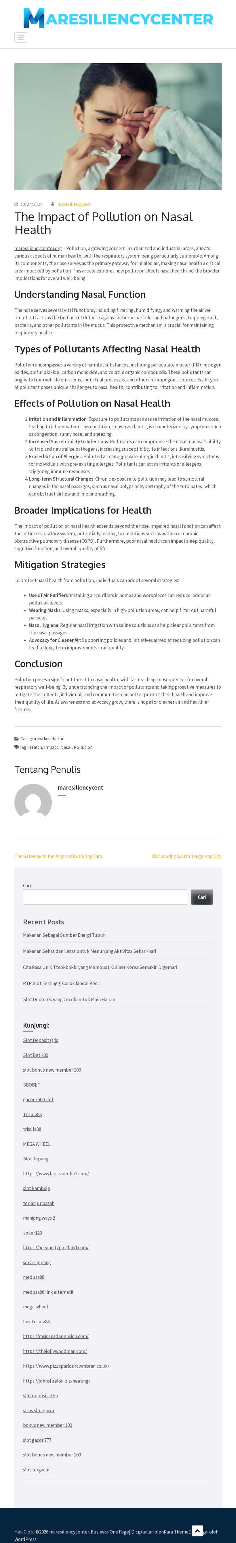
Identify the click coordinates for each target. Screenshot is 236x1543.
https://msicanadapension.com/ (56, 1336)
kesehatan (54, 738)
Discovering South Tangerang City (187, 856)
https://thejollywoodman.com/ (55, 1351)
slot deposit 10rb (40, 1395)
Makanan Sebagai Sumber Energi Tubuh (64, 935)
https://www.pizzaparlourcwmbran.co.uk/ (66, 1366)
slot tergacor (36, 1470)
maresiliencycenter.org (38, 248)
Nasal (66, 747)
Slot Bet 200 (35, 1055)
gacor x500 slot (38, 1099)
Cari (27, 885)
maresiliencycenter (69, 1532)
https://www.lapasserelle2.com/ (56, 1173)
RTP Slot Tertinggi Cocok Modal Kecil (61, 983)
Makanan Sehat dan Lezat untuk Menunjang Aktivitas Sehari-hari (89, 951)
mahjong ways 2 (39, 1218)
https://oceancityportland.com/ (56, 1247)
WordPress (25, 1539)
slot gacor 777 (37, 1440)
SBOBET (31, 1085)
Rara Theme (176, 1532)
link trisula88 (36, 1322)
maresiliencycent (74, 204)
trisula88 (32, 1129)
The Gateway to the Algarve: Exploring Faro (58, 856)
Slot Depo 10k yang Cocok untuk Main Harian (69, 999)
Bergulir (197, 1530)
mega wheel (35, 1307)
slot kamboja (36, 1188)
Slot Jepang (35, 1159)
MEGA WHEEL (36, 1144)
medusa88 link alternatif (48, 1292)
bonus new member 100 (47, 1425)
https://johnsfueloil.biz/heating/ (56, 1381)
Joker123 (32, 1233)
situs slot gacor (38, 1410)
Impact (51, 747)
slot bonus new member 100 (52, 1070)
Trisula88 (32, 1114)
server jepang (37, 1262)
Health (35, 747)
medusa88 (33, 1277)
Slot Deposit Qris (40, 1040)
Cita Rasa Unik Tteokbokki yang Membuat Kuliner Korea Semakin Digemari (100, 967)
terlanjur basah (38, 1203)
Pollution (83, 747)
